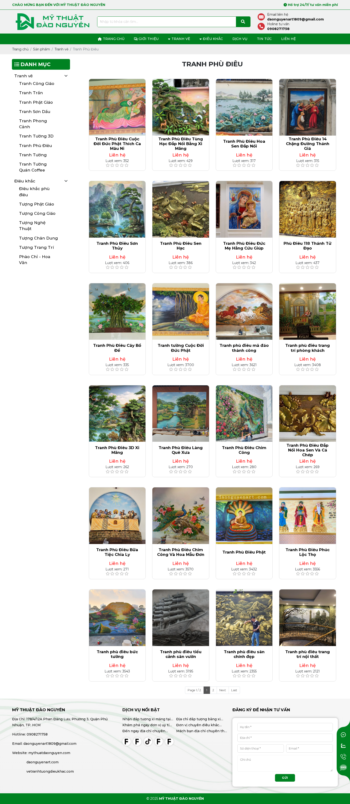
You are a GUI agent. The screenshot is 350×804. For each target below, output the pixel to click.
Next (222, 690)
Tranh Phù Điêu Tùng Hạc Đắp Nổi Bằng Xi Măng (180, 144)
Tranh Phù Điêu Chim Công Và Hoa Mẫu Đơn (180, 552)
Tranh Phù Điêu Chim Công (244, 450)
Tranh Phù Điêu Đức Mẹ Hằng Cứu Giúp (244, 245)
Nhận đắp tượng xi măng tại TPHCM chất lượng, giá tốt (146, 719)
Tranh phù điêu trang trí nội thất (307, 654)
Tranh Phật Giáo (36, 102)
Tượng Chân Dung (38, 238)
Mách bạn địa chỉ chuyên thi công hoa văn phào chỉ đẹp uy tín (200, 731)
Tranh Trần (31, 92)
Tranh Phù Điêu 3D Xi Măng (117, 450)
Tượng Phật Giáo (36, 204)
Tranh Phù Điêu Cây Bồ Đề (117, 348)
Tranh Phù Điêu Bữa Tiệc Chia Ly (117, 552)
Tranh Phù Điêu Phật (244, 552)
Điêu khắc (24, 181)
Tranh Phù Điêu (35, 145)
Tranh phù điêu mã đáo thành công (244, 348)
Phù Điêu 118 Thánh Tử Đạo (307, 245)
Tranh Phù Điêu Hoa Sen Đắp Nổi (244, 143)
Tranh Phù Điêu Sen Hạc (180, 245)
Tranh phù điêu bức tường (117, 654)
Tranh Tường (33, 154)
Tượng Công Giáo (37, 213)
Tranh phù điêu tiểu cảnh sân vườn (180, 654)
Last (234, 690)
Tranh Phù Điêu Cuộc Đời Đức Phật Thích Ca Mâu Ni (117, 144)
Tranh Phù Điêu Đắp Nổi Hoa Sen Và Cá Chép (307, 450)
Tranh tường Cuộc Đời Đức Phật (181, 348)
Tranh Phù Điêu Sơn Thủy (117, 245)
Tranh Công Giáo (36, 83)
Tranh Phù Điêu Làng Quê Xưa (181, 450)
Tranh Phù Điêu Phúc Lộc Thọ (307, 552)
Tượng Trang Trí (36, 247)
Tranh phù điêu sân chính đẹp (244, 654)
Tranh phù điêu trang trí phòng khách (307, 348)
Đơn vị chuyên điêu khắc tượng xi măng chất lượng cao (201, 725)
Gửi (285, 777)
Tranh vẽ (23, 76)
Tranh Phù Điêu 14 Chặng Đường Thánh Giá (307, 144)
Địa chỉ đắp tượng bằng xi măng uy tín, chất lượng (198, 719)
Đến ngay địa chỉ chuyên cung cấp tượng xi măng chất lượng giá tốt (147, 731)
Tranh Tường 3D (36, 136)
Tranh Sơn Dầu (34, 111)
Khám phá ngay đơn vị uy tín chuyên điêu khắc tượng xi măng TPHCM (147, 725)
